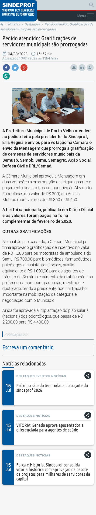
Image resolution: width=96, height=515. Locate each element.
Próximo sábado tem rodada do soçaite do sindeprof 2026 (52, 388)
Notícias (14, 24)
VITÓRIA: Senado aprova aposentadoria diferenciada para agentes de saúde (50, 427)
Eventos (43, 376)
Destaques (32, 24)
